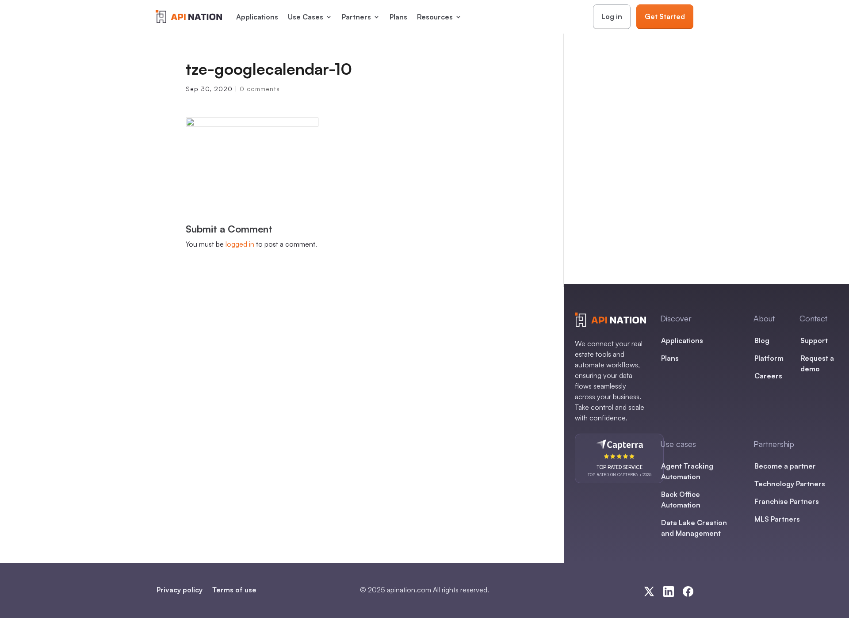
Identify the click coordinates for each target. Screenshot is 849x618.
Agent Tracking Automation (687, 471)
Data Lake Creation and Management (694, 528)
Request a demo (817, 363)
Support (814, 340)
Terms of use (234, 589)
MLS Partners (777, 519)
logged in (240, 244)
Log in (611, 16)
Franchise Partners (786, 501)
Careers (768, 375)
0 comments (260, 88)
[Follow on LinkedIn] (668, 591)
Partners (356, 16)
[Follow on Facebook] (688, 591)
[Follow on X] (649, 591)
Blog (761, 340)
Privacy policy (180, 589)
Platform (769, 358)
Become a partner (785, 466)
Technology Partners (789, 483)
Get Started (665, 16)
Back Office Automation (680, 499)
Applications (257, 16)
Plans (398, 16)
